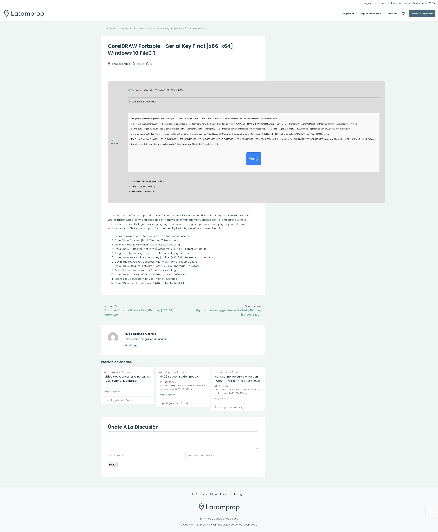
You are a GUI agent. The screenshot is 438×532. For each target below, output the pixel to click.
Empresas (348, 13)
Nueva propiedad (422, 13)
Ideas (125, 28)
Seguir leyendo (112, 391)
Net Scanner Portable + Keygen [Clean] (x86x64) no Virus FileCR (237, 379)
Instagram (240, 494)
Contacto (391, 13)
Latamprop (111, 28)
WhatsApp (221, 494)
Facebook (202, 494)
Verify (253, 158)
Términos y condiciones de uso (219, 518)
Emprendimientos (370, 13)
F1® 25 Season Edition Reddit (178, 377)
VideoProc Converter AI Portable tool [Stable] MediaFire (126, 379)
